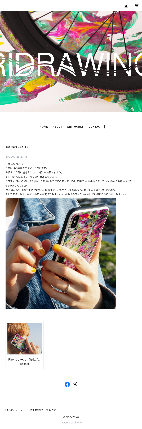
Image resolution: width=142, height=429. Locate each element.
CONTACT (95, 126)
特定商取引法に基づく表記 (43, 410)
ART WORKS (75, 126)
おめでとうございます (17, 146)
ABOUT (57, 126)
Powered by (67, 422)
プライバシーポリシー (14, 410)
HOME (44, 126)
